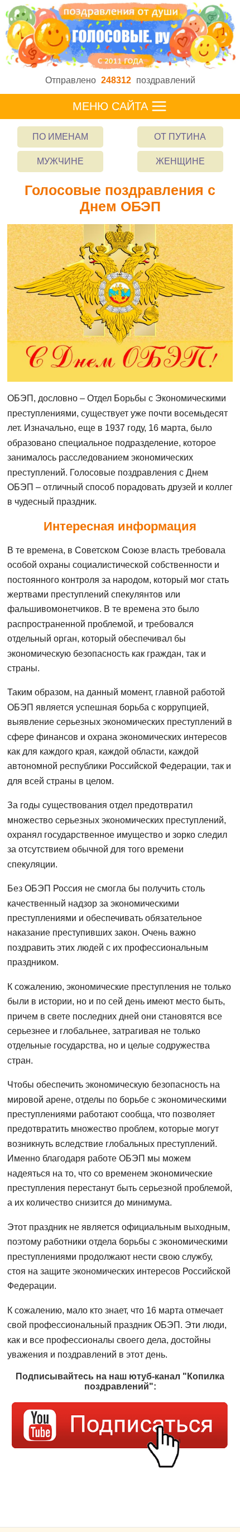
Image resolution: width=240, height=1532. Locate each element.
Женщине (180, 161)
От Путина (180, 136)
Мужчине (60, 161)
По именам (60, 136)
